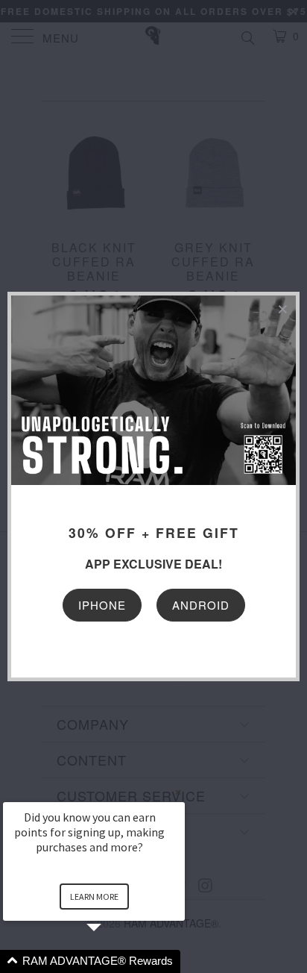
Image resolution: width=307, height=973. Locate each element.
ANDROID (201, 605)
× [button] (178, 792)
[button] (112, 961)
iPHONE (102, 605)
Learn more (94, 896)
